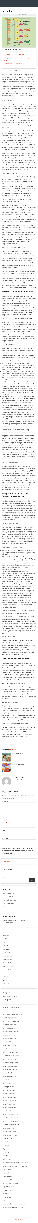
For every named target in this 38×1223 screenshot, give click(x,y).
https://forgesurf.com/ (9, 1097)
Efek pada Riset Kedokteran (13, 63)
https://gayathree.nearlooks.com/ (13, 1207)
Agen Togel (6, 1159)
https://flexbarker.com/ (9, 1104)
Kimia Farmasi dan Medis (10, 996)
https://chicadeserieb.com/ (11, 1114)
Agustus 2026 (7, 935)
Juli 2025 (5, 973)
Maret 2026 (6, 952)
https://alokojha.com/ (9, 1128)
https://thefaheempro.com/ (11, 1021)
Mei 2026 (5, 946)
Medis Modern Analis (18, 764)
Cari (4, 877)
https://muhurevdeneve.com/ (11, 1056)
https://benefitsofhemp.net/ (11, 1125)
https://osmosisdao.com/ (10, 1049)
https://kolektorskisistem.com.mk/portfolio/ (16, 1166)
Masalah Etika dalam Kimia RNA (14, 54)
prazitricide (6, 1173)
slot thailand (6, 1142)
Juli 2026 (5, 939)
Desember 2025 (7, 956)
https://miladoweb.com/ (10, 1066)
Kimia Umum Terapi (17, 753)
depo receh (6, 1149)
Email (4, 830)
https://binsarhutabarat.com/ (11, 1121)
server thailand (7, 1138)
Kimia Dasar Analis (8, 903)
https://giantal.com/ (8, 1087)
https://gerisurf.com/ (9, 1090)
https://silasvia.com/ (9, 1028)
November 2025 (8, 959)
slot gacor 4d (7, 1169)
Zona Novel (6, 861)
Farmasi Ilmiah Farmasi (10, 900)
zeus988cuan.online (9, 1190)
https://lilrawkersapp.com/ (10, 1069)
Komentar (6, 801)
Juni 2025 (5, 977)
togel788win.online (8, 1187)
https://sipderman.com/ (10, 1025)
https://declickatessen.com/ (11, 1111)
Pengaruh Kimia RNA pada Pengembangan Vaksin (17, 59)
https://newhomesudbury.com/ (12, 1052)
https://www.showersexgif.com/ (12, 1014)
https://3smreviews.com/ (10, 1135)
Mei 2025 (5, 980)
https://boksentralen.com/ (10, 1118)
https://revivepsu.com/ (9, 1038)
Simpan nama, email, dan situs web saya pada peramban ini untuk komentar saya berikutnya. (17, 849)
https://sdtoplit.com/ (9, 1035)
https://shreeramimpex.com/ (11, 1031)
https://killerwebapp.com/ (10, 1080)
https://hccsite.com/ (9, 1083)
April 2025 (6, 984)
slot (4, 1200)
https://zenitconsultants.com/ (11, 1007)
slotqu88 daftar (7, 1197)
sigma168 (6, 1152)
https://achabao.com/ (9, 1131)
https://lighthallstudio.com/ (11, 1073)
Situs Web (5, 838)
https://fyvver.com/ (8, 1093)
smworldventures (12, 15)
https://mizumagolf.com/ (10, 1063)
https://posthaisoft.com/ (10, 1045)
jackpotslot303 (7, 1180)
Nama (4, 823)
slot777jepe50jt (7, 1176)
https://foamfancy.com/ (10, 1100)
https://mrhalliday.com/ (10, 1059)
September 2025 (8, 966)
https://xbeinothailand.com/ (11, 1011)
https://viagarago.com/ (9, 1018)
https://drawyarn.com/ (9, 1107)
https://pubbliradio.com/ (10, 1042)
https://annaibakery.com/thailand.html (14, 1204)
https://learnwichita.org (10, 1076)
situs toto (6, 1145)
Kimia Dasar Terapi (8, 907)
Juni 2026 (5, 942)
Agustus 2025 (7, 970)
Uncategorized (7, 1000)
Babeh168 (6, 1194)
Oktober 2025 (7, 963)
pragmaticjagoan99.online (10, 1183)
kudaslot (5, 1156)
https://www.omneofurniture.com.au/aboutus (16, 1162)
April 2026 (6, 949)
